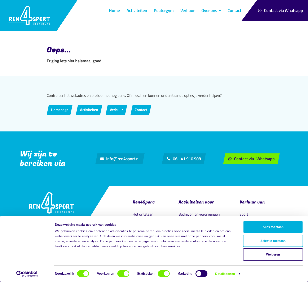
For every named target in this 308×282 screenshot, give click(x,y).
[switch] (123, 273)
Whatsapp (283, 10)
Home (114, 10)
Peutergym (164, 10)
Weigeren (273, 254)
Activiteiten (137, 10)
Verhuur (187, 10)
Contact (234, 10)
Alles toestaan (273, 227)
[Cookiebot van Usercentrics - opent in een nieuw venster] (27, 274)
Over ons (209, 10)
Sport (243, 214)
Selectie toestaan (273, 241)
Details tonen (225, 273)
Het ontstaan (143, 214)
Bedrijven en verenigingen (199, 214)
